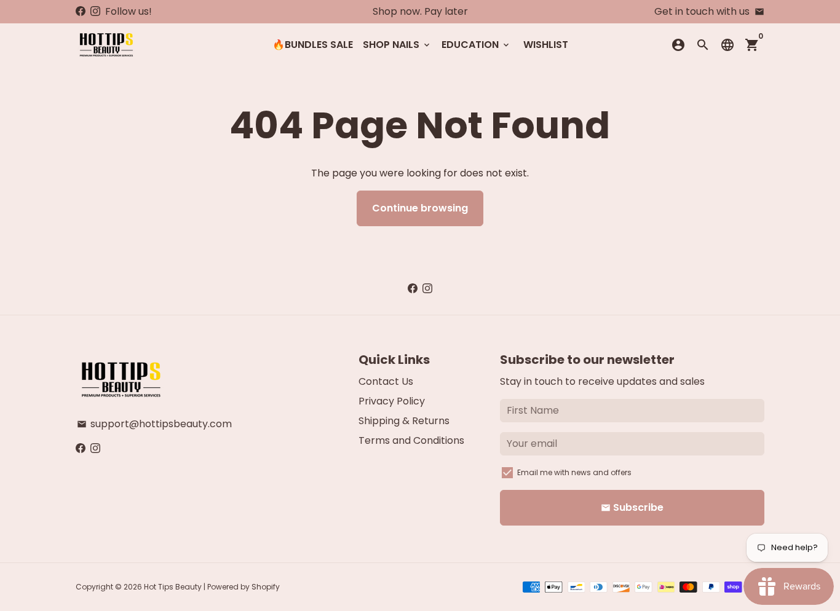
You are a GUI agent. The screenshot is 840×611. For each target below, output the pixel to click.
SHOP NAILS (397, 44)
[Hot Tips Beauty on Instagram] (95, 11)
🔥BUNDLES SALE (312, 44)
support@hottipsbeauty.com (154, 424)
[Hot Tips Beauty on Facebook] (80, 11)
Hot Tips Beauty (173, 586)
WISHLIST (545, 44)
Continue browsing (420, 208)
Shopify (266, 586)
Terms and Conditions (411, 440)
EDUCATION (476, 44)
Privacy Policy (392, 401)
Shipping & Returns (404, 421)
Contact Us (386, 381)
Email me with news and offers (574, 472)
